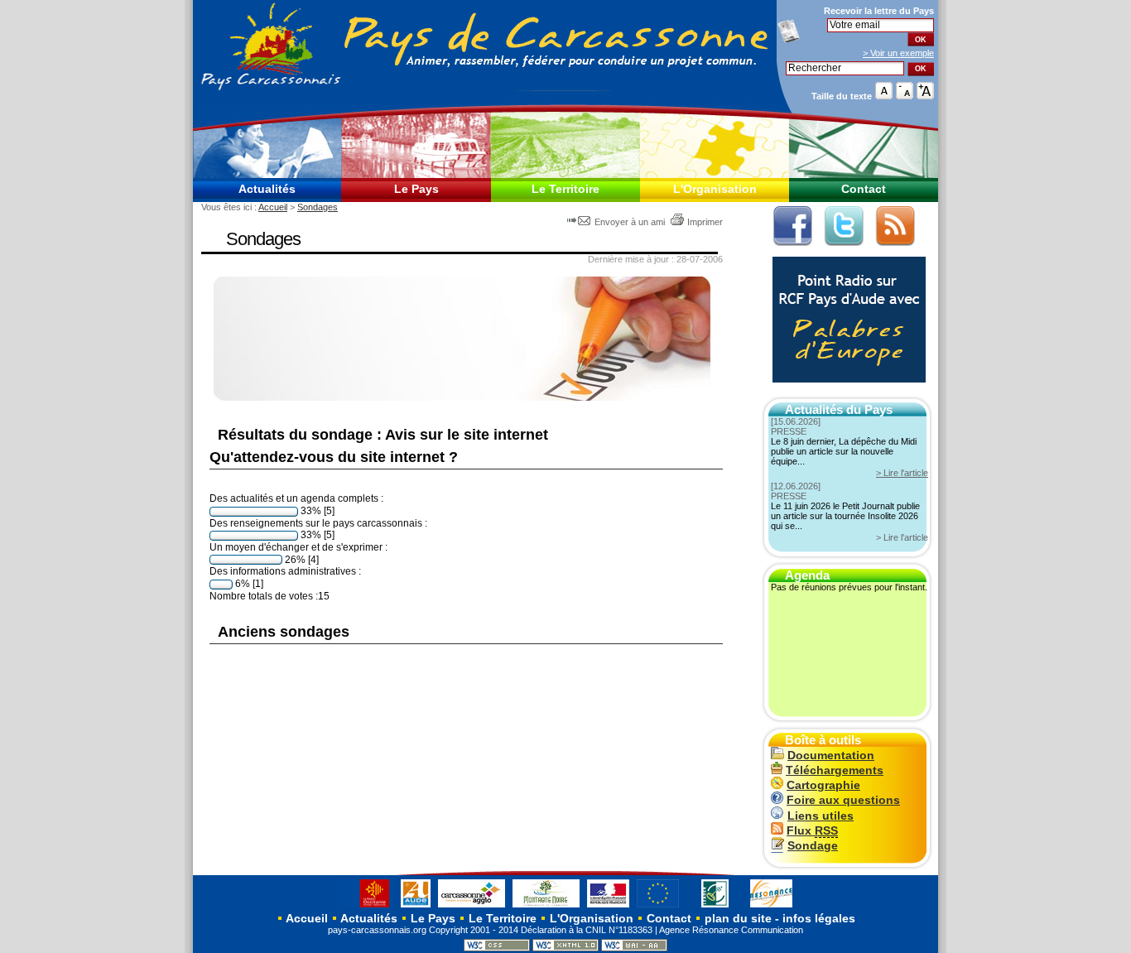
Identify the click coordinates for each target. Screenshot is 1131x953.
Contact (863, 189)
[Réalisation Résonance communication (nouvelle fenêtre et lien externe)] (771, 907)
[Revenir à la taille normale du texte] (884, 95)
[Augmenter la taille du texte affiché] (925, 95)
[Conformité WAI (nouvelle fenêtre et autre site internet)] (634, 948)
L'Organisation (715, 189)
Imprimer (705, 222)
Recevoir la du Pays (879, 11)
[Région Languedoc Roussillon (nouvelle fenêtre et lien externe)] (366, 907)
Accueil (272, 207)
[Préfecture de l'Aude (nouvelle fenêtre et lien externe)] (608, 907)
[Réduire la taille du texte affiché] (904, 95)
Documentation (830, 755)
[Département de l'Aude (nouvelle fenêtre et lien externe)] (415, 907)
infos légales (818, 918)
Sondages (317, 207)
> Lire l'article (902, 473)
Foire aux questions (843, 800)
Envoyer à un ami (629, 222)
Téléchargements (834, 770)
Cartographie (823, 785)
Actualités (267, 189)
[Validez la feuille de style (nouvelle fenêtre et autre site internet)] (497, 948)
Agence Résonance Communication (731, 930)
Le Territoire (565, 189)
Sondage (812, 846)
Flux (812, 831)
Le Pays (416, 189)
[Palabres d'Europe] (845, 391)
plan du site (738, 918)
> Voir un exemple (898, 53)
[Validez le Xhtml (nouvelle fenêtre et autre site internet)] (565, 948)
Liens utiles (820, 816)
